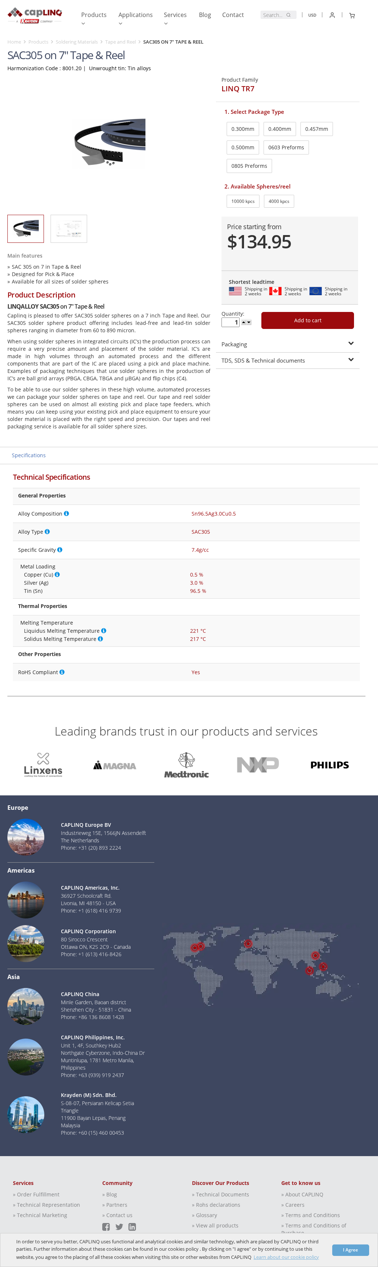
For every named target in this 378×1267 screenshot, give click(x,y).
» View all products (215, 1225)
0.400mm (279, 128)
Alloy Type (30, 531)
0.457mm (316, 128)
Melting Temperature (46, 622)
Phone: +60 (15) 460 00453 (92, 1132)
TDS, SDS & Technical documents (263, 360)
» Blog (109, 1194)
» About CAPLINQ (302, 1194)
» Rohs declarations (216, 1204)
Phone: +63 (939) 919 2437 (92, 1075)
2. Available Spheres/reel (257, 186)
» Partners (114, 1204)
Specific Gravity (37, 549)
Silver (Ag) (36, 582)
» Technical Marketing (40, 1215)
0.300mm (242, 128)
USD (312, 15)
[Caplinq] (34, 17)
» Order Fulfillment (36, 1194)
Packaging (234, 344)
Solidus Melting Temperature (60, 638)
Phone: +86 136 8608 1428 (92, 1016)
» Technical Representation (46, 1204)
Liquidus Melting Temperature (62, 630)
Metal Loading (37, 566)
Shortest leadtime (251, 281)
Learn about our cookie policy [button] (286, 1257)
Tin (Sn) (33, 590)
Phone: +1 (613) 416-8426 (91, 954)
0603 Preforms (286, 147)
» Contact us (117, 1215)
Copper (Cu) (38, 574)
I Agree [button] (350, 1250)
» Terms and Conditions (310, 1215)
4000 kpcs (279, 201)
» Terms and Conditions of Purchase (313, 1229)
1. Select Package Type (254, 111)
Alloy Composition (40, 513)
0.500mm (242, 147)
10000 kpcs (243, 201)
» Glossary (204, 1215)
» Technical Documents (220, 1194)
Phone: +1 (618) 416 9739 (91, 910)
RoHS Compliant (38, 672)
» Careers (293, 1204)
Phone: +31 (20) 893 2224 (91, 847)
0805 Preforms (249, 165)
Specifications (29, 455)
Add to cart (308, 320)
